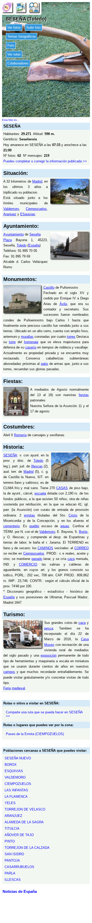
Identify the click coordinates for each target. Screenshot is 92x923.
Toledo (21, 245)
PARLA (10, 873)
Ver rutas (14, 54)
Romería (20, 435)
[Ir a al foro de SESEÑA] (34, 7)
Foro (10, 45)
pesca (48, 628)
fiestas (84, 395)
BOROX (11, 765)
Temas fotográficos (21, 36)
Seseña (35, 234)
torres (71, 337)
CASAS (62, 488)
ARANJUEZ (13, 816)
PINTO (10, 841)
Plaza (7, 240)
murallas (27, 337)
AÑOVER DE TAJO (19, 835)
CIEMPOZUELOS (18, 784)
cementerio (11, 526)
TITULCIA (12, 828)
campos (9, 672)
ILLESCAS (13, 880)
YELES (10, 803)
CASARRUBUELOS (19, 867)
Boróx (83, 532)
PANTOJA (12, 860)
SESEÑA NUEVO (18, 758)
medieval (18, 688)
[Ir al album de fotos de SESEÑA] (20, 7)
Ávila (63, 304)
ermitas (29, 515)
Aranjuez (9, 214)
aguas (64, 526)
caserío (30, 347)
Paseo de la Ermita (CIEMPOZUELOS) (35, 734)
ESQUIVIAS (14, 771)
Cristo (72, 515)
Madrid (37, 181)
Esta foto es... (10, 119)
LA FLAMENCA (16, 796)
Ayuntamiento (13, 234)
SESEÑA (10, 455)
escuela (40, 493)
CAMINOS (45, 548)
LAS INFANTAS (16, 790)
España (34, 245)
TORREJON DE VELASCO (25, 809)
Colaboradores (18, 63)
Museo (49, 645)
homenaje (31, 342)
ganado (36, 559)
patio (44, 364)
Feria (7, 688)
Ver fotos (14, 27)
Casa (85, 639)
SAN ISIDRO (14, 854)
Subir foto (33, 27)
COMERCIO (28, 564)
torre (12, 342)
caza (71, 559)
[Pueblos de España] (7, 7)
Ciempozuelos (36, 209)
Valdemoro (11, 209)
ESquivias (27, 214)
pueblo (34, 526)
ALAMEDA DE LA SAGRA (24, 822)
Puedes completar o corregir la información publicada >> (45, 161)
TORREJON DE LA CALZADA (27, 848)
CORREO (81, 548)
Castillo (48, 287)
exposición (48, 655)
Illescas (37, 466)
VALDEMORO (15, 777)
